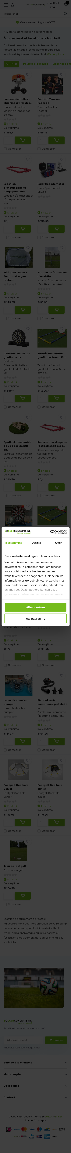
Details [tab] (36, 542)
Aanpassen (33, 618)
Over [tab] (58, 542)
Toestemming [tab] (13, 542)
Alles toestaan (35, 607)
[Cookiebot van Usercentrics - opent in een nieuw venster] (50, 532)
